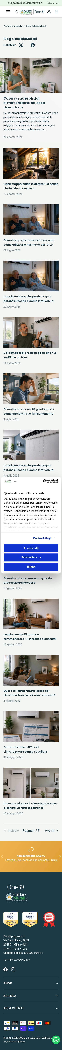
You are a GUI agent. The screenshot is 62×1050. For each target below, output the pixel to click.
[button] (56, 12)
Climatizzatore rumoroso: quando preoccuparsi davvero (27, 580)
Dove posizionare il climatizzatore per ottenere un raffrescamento (30, 805)
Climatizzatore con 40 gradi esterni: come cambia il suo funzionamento (29, 411)
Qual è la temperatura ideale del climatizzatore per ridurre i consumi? (29, 693)
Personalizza (29, 557)
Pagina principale (12, 26)
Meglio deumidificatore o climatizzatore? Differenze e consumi (29, 637)
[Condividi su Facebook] (33, 45)
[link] (12, 830)
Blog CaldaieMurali (36, 26)
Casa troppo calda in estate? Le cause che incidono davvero (30, 186)
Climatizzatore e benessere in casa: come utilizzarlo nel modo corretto (28, 242)
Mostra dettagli (42, 538)
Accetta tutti (31, 548)
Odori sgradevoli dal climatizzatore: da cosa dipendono (24, 103)
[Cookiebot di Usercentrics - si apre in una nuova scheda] (43, 481)
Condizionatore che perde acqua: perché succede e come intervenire (28, 299)
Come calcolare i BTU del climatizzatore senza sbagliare (25, 749)
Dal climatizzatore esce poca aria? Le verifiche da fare (30, 355)
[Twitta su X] (21, 45)
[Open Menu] (7, 12)
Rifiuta (31, 566)
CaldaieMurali (19, 1038)
